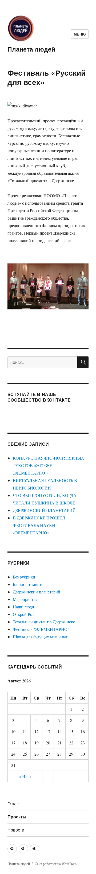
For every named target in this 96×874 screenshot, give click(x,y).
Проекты (16, 817)
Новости (15, 830)
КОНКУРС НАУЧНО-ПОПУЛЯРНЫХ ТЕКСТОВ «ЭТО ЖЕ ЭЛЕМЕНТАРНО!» (48, 465)
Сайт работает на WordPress (56, 863)
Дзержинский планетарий (36, 592)
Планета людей (31, 49)
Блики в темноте (28, 584)
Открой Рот (23, 614)
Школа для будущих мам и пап (41, 636)
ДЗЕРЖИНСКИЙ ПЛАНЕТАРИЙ (44, 510)
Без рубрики (24, 577)
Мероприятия (25, 599)
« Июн (25, 776)
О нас (13, 804)
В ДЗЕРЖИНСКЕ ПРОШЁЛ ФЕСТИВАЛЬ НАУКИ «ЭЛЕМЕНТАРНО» (39, 525)
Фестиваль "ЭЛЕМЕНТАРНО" (41, 629)
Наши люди (23, 606)
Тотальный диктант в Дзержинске (44, 621)
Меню (80, 34)
